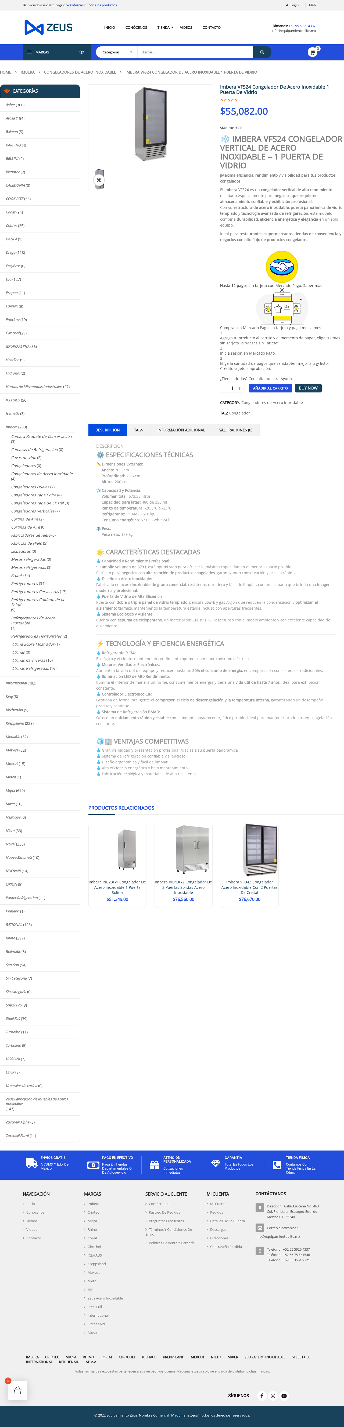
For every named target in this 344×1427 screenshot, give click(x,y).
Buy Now (308, 388)
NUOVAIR (13, 870)
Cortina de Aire (24, 519)
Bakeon (12, 131)
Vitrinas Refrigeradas (30, 668)
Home (5, 72)
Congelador (239, 413)
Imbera (28, 72)
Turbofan (13, 1031)
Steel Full (13, 1018)
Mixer (10, 803)
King (9, 696)
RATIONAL (14, 924)
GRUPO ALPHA (17, 346)
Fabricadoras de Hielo (30, 535)
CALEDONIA (15, 185)
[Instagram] (273, 1396)
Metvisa (12, 750)
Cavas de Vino (23, 457)
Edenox (12, 306)
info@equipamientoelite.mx (293, 30)
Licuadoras (21, 551)
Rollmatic (13, 951)
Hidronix (13, 373)
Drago (10, 252)
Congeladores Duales (30, 486)
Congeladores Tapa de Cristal (37, 502)
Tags (138, 429)
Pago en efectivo (117, 1158)
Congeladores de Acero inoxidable (80, 72)
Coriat (10, 212)
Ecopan (11, 292)
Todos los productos (102, 5)
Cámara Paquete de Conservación (41, 436)
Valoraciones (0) (235, 429)
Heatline (12, 359)
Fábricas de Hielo (26, 543)
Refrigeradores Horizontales (36, 636)
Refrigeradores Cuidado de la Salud (37, 602)
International (16, 682)
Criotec (11, 225)
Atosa (10, 118)
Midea (11, 776)
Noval (10, 844)
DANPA (11, 238)
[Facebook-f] (262, 1396)
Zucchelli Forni (17, 1135)
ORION (11, 884)
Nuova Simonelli (19, 857)
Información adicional (181, 429)
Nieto (10, 830)
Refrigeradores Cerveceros (35, 591)
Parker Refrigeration (22, 897)
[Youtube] (284, 1396)
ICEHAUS (13, 400)
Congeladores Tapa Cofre (33, 494)
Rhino (10, 937)
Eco (8, 279)
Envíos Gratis (53, 1158)
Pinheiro (12, 911)
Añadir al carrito (270, 388)
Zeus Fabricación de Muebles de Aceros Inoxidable (37, 1101)
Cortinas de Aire (25, 527)
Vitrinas (18, 652)
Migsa (10, 790)
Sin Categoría (16, 978)
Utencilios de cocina (21, 1085)
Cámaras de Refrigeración (34, 449)
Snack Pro (14, 1005)
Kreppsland (15, 723)
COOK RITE (14, 198)
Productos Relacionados (121, 807)
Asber (10, 104)
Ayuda (286, 378)
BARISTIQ (13, 145)
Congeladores (23, 465)
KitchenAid (14, 709)
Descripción (107, 429)
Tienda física (298, 1158)
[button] (99, 180)
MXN (312, 5)
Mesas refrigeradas (28, 567)
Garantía (233, 1158)
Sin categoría (16, 991)
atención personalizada (177, 1159)
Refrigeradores (24, 583)
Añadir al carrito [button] (117, 907)
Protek (16, 575)
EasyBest (13, 265)
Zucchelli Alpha (17, 1122)
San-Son (12, 964)
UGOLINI (13, 1058)
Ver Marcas (75, 5)
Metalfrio (13, 736)
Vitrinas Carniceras (28, 660)
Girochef (12, 332)
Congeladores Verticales (32, 511)
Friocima (12, 319)
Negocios (13, 817)
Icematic (12, 413)
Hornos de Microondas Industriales (34, 386)
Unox (10, 1072)
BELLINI (12, 158)
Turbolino (13, 1045)
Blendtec (13, 171)
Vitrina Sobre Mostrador (32, 644)
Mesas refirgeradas (28, 559)
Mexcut (12, 763)
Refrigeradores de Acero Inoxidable (33, 620)
